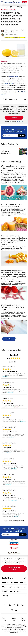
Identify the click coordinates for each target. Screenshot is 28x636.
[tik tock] (5, 605)
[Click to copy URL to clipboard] (17, 7)
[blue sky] (16, 610)
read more (5, 376)
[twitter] (22, 605)
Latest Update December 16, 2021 (15, 37)
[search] (17, 2)
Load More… (9, 339)
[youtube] (10, 605)
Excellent (14, 355)
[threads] (18, 605)
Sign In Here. (19, 121)
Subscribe (21, 135)
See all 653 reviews (14, 362)
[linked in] (12, 610)
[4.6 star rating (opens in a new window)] (16, 358)
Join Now (25, 2)
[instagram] (14, 605)
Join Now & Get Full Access (14, 568)
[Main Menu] (2, 2)
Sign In (19, 2)
